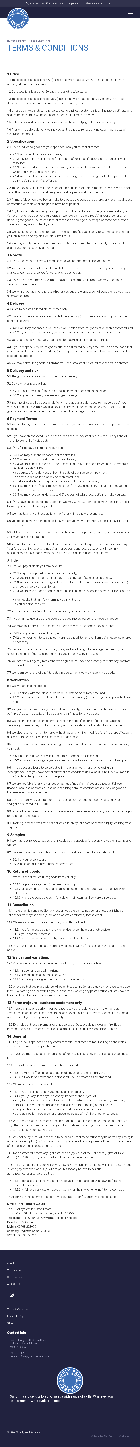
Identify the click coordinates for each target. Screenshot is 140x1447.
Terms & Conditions (18, 1309)
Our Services (14, 1270)
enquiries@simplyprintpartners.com (30, 1356)
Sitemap (12, 1323)
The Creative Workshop (117, 1436)
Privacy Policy (15, 1316)
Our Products (15, 1277)
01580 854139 (36, 3)
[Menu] (130, 12)
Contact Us (13, 1283)
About (10, 1263)
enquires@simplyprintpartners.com (66, 3)
